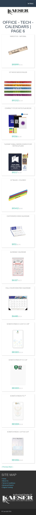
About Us (5, 481)
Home (4, 479)
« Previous (5, 467)
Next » (11, 467)
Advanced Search (8, 485)
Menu (31, 3)
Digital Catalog (7, 487)
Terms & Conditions (8, 483)
